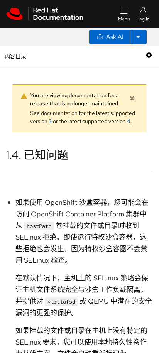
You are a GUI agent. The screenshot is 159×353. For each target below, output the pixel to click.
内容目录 (15, 56)
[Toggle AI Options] (138, 37)
